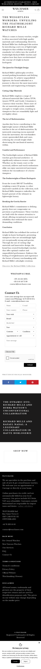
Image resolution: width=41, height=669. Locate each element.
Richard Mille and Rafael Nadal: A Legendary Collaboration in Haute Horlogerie (17, 427)
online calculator (25, 506)
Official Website (9, 573)
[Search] (36, 10)
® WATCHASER (20, 632)
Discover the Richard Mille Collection (18, 266)
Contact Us (7, 555)
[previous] (4, 457)
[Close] (39, 643)
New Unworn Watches (11, 544)
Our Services (8, 548)
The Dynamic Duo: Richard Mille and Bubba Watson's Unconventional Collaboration (17, 408)
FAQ (4, 551)
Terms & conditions (11, 566)
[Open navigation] (3, 10)
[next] (37, 457)
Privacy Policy (8, 569)
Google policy (33, 657)
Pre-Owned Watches (11, 541)
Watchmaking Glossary (12, 576)
